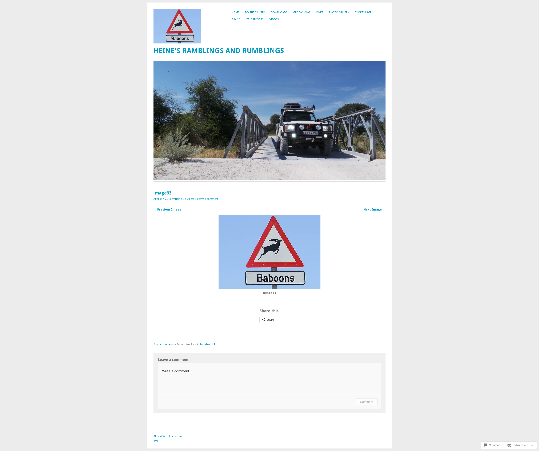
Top (156, 440)
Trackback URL (208, 344)
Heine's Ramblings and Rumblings (218, 51)
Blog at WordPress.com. (167, 436)
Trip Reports (255, 19)
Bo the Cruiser (255, 12)
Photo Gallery (339, 12)
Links (319, 12)
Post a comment (163, 344)
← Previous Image (167, 209)
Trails (236, 19)
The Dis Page (363, 12)
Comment (366, 402)
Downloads (279, 12)
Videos (274, 19)
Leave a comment (207, 198)
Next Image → (374, 209)
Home (235, 12)
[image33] (269, 288)
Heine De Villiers (184, 198)
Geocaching (301, 12)
